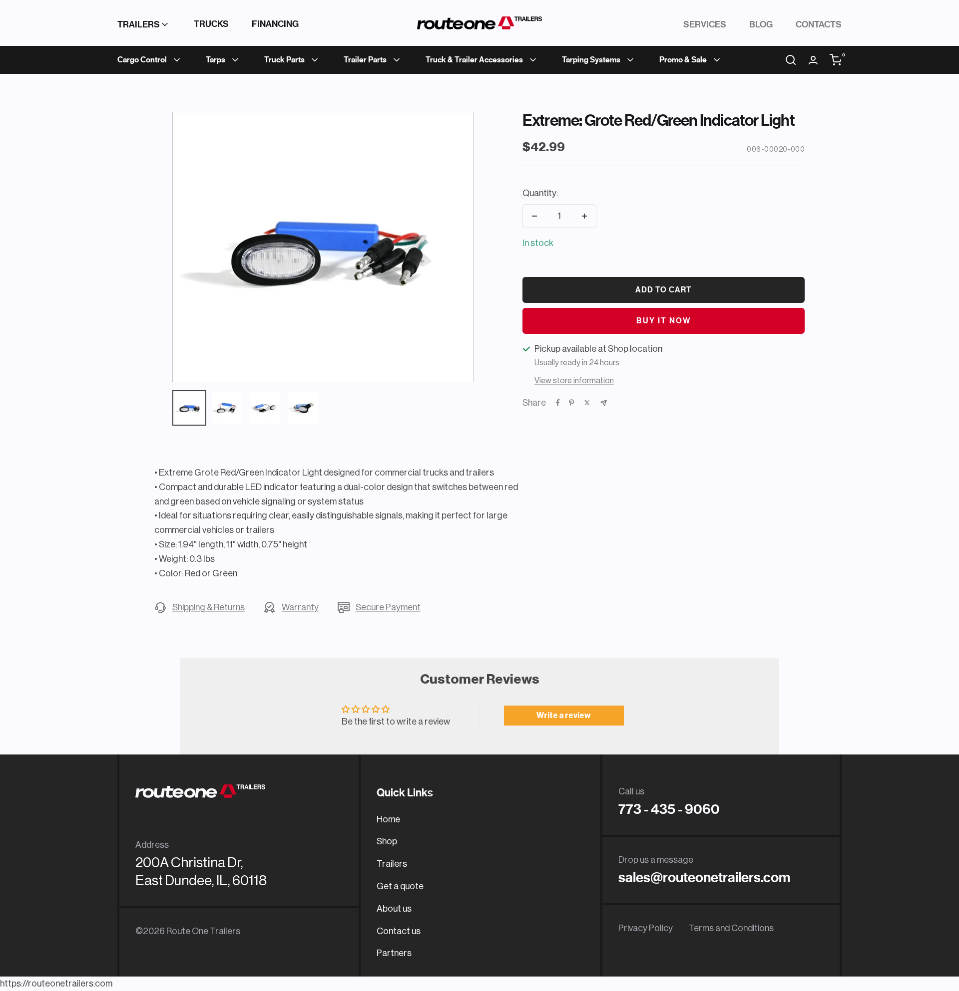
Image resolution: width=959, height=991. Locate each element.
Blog (761, 24)
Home (388, 819)
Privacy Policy (645, 928)
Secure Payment (388, 607)
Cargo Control (142, 60)
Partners (394, 953)
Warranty (300, 607)
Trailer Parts (365, 60)
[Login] (813, 60)
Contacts (819, 24)
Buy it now (663, 321)
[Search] (791, 60)
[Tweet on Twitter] (587, 402)
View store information (574, 381)
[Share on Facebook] (558, 402)
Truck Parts (284, 60)
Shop (387, 841)
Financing (275, 23)
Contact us (399, 931)
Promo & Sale (683, 60)
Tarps (215, 60)
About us (394, 908)
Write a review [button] (563, 716)
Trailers (138, 24)
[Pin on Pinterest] (571, 402)
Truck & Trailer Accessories (474, 60)
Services (704, 24)
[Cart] (836, 60)
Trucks (211, 23)
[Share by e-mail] (603, 403)
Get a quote (400, 886)
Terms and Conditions (731, 928)
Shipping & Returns (208, 607)
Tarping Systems (591, 60)
